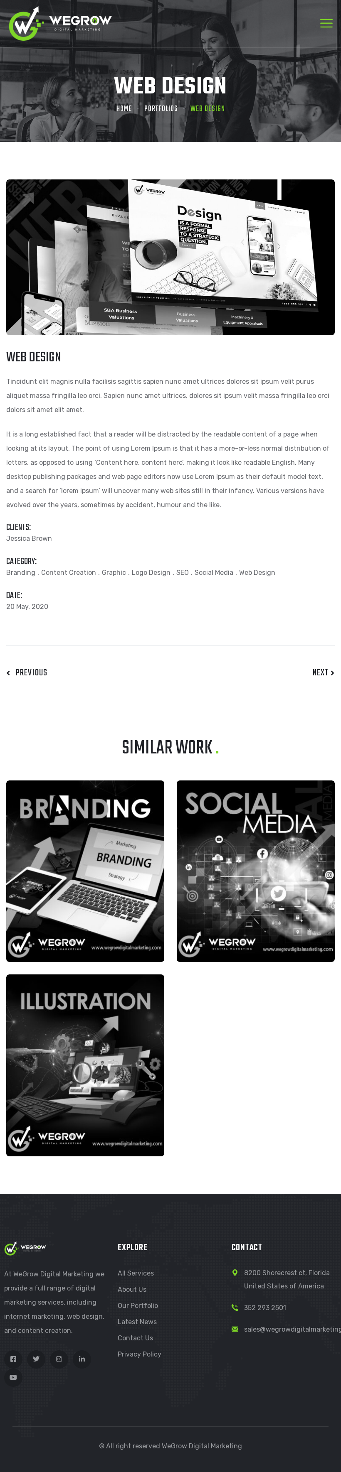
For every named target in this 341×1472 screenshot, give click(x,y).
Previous (28, 673)
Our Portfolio (138, 1306)
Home (124, 109)
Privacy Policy (139, 1354)
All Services (136, 1273)
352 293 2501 (265, 1308)
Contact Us (135, 1338)
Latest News (137, 1322)
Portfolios (161, 109)
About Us (132, 1289)
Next (322, 673)
